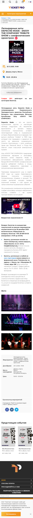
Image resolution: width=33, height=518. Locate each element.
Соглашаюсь (11, 514)
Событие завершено (14, 92)
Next (31, 435)
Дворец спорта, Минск (14, 72)
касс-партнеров (10, 258)
